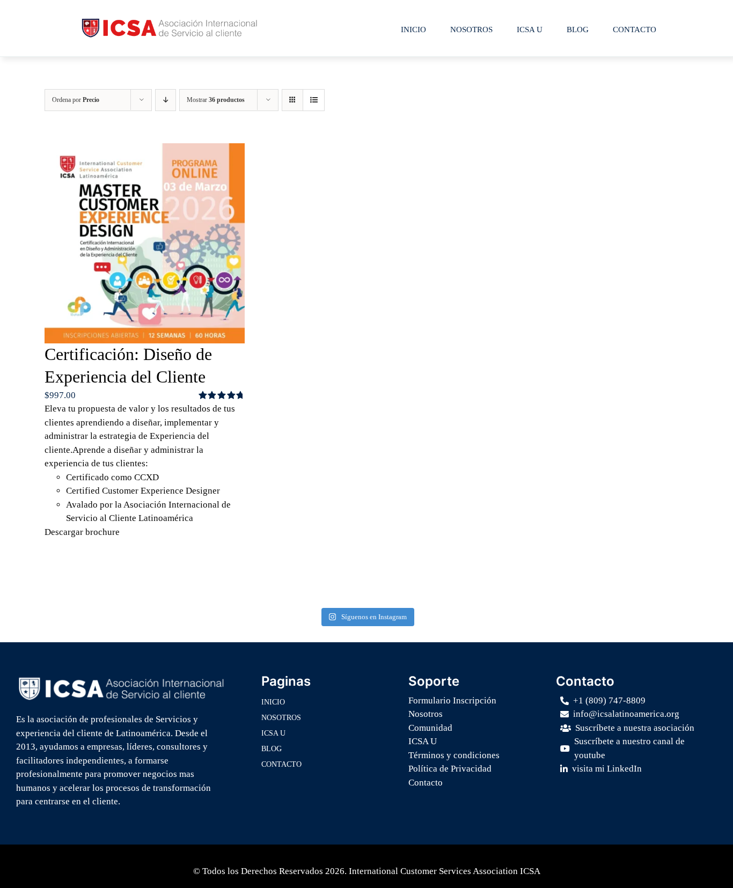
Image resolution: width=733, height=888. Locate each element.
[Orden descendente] (165, 100)
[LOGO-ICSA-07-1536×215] (121, 679)
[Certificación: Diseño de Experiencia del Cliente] (145, 243)
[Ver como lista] (313, 100)
